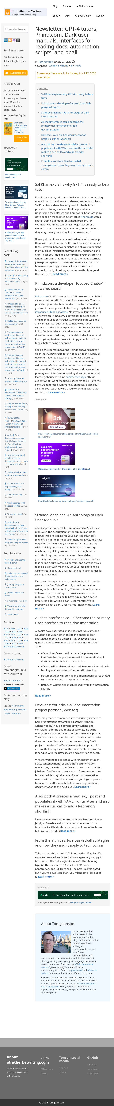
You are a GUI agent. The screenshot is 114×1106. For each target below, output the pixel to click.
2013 (20, 637)
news (78, 65)
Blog (55, 6)
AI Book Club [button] (82, 15)
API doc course (47, 1069)
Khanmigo (87, 216)
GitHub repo (92, 1065)
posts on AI (76, 970)
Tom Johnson (45, 61)
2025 (12, 628)
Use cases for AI (14, 568)
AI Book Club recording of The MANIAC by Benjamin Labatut (16, 278)
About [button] (99, 15)
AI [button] (66, 15)
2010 (19, 640)
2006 (20, 643)
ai (72, 65)
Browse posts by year (14, 646)
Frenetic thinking (14, 494)
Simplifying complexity (17, 600)
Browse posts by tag (14, 659)
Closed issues (93, 1073)
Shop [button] (55, 15)
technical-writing (58, 65)
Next (7, 713)
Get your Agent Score (80, 902)
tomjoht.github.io (12, 680)
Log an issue (92, 1069)
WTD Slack (64, 1068)
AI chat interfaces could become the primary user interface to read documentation (62, 125)
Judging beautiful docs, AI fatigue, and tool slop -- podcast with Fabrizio (16, 406)
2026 (6, 628)
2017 (19, 634)
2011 (12, 640)
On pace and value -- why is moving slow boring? (15, 486)
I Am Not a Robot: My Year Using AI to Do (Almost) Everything (20, 128)
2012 (6, 640)
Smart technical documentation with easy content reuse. (64, 501)
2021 (14, 631)
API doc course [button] (85, 6)
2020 (20, 631)
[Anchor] (26, 50)
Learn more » (21, 139)
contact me (53, 986)
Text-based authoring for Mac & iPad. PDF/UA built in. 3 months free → (15, 205)
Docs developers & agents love (13, 175)
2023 (26, 628)
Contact (44, 1073)
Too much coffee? (15, 514)
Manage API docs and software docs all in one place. (63, 469)
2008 (7, 643)
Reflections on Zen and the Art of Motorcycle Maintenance (16, 576)
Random (16, 713)
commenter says (76, 377)
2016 (26, 634)
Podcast (67, 6)
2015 (7, 637)
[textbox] (16, 29)
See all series (12, 614)
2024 (19, 628)
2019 (6, 634)
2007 (14, 643)
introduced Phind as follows (51, 312)
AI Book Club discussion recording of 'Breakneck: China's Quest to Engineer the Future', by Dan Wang (16, 528)
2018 (12, 634)
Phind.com (41, 296)
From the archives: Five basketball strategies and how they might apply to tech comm (67, 165)
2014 (14, 637)
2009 (26, 640)
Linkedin (63, 1072)
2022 (7, 631)
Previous (22, 709)
